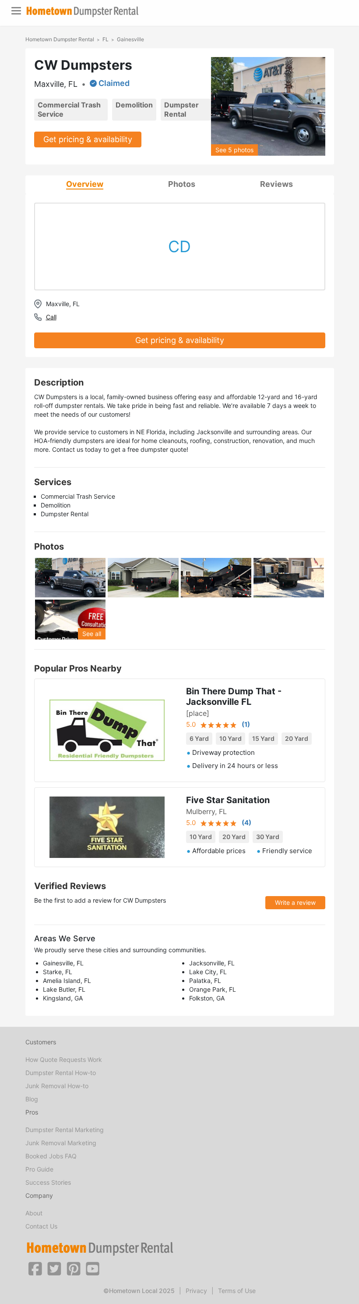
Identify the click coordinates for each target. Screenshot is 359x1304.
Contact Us (41, 1226)
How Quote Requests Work (63, 1059)
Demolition (134, 104)
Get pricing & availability (87, 139)
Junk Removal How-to (56, 1086)
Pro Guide (39, 1169)
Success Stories (48, 1182)
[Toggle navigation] (16, 10)
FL (105, 39)
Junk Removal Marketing (60, 1143)
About (33, 1213)
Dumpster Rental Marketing (64, 1129)
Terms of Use (237, 1290)
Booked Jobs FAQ (51, 1156)
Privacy (196, 1290)
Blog (31, 1099)
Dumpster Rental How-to (60, 1072)
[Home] (82, 11)
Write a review (295, 902)
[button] (35, 1268)
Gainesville (130, 39)
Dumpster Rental (181, 109)
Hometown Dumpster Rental (59, 39)
